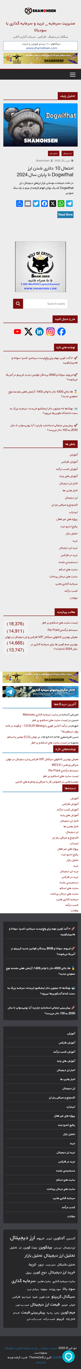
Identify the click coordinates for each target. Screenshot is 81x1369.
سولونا (44, 1289)
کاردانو (16, 1313)
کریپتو (60, 1318)
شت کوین (44, 1297)
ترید (75, 540)
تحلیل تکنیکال (66, 1264)
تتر (20, 1248)
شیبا (35, 1297)
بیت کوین (30, 1247)
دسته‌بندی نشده (68, 562)
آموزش (74, 454)
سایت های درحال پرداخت (63, 576)
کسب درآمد (71, 591)
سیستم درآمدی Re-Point (63, 630)
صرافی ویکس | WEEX (65, 765)
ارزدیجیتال (69, 1248)
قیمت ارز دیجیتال (45, 1304)
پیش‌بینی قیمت (33, 1312)
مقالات (74, 598)
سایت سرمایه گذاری (64, 1281)
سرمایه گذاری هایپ (66, 583)
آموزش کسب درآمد (67, 469)
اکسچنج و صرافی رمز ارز (65, 504)
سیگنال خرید (33, 1289)
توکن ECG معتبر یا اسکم (22, 737)
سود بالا (69, 1289)
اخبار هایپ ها (70, 490)
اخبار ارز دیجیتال (68, 483)
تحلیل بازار (54, 153)
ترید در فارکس (69, 555)
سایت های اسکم (68, 569)
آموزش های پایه (69, 476)
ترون (41, 1264)
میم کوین (68, 1312)
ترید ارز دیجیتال (68, 548)
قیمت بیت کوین (22, 1305)
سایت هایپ (44, 1281)
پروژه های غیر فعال (67, 519)
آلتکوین (59, 1238)
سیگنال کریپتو (63, 1296)
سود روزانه (55, 1289)
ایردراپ (73, 512)
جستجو (18, 303)
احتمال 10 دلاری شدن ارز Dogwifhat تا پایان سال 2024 (45, 171)
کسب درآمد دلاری (34, 1319)
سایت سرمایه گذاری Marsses (40, 714)
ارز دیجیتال (67, 153)
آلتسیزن (70, 1238)
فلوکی (72, 1305)
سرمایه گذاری (24, 1280)
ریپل (29, 1272)
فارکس (16, 1297)
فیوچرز (64, 1305)
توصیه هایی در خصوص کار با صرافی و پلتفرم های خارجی (47, 781)
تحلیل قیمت (50, 1265)
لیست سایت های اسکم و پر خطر (60, 622)
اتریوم (40, 1238)
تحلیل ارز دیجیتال (59, 1255)
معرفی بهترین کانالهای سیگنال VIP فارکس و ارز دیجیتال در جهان (41, 637)
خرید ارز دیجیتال (62, 1272)
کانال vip (70, 1319)
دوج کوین (40, 1272)
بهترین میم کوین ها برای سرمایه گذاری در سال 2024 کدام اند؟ (54, 646)
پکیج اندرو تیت (69, 526)
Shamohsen (43, 160)
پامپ (56, 1313)
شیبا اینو (26, 1297)
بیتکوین (45, 1247)
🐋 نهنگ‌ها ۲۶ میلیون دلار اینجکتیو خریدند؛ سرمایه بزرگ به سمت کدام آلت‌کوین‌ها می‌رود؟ (44, 410)
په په (50, 1313)
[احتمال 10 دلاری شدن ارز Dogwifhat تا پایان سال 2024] (40, 125)
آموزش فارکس (69, 461)
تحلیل (13, 1247)
